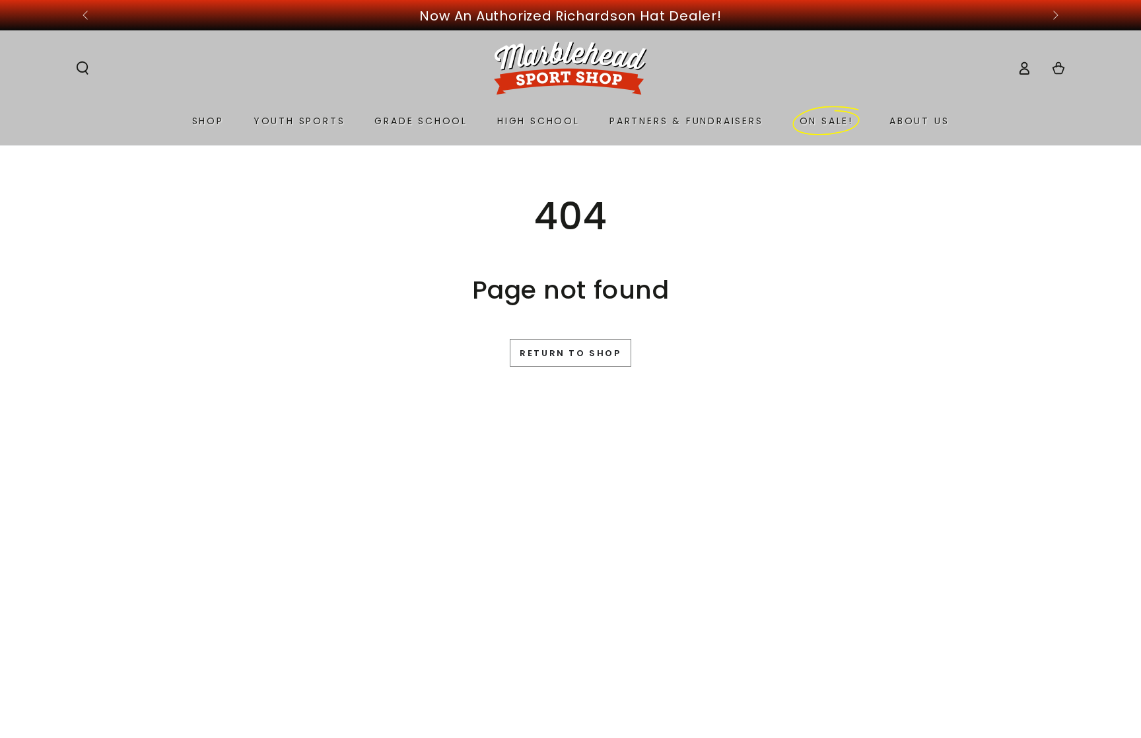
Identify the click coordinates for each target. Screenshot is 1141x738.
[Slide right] (1054, 16)
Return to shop (570, 353)
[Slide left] (86, 16)
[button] (82, 68)
